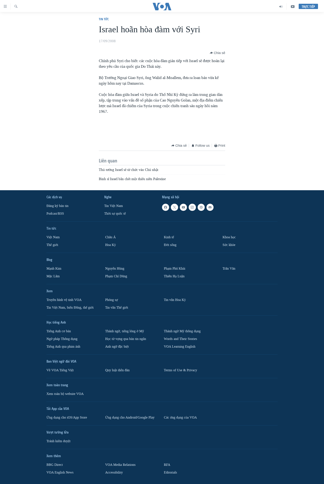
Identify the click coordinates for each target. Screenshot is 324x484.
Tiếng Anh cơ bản (58, 331)
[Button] (217, 53)
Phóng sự (111, 300)
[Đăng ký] (210, 207)
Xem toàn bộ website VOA (65, 394)
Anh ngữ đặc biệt (117, 346)
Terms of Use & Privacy (180, 370)
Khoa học (229, 237)
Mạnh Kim (53, 268)
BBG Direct (54, 465)
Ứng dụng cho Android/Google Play (129, 417)
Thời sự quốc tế (115, 213)
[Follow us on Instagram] (192, 207)
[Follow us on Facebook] (165, 207)
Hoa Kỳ (110, 245)
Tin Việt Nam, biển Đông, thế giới (70, 307)
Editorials (170, 472)
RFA (167, 465)
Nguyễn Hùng (114, 268)
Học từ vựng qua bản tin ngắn (125, 339)
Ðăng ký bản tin (57, 206)
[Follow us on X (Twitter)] (174, 207)
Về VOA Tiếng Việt (60, 370)
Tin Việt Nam (113, 206)
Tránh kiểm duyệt (58, 441)
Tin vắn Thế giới (116, 307)
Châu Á (110, 237)
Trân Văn (229, 268)
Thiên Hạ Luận (174, 276)
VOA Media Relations (120, 465)
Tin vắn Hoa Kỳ (175, 300)
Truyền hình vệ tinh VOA (64, 300)
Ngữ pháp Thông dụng (61, 339)
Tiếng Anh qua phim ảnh (63, 346)
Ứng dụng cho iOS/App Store (66, 417)
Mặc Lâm (53, 276)
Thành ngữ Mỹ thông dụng (182, 331)
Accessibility (114, 472)
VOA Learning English (179, 346)
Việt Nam (53, 237)
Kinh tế (169, 237)
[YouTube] (293, 6)
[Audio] (281, 6)
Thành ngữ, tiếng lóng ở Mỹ (124, 331)
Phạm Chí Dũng (116, 276)
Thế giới (52, 245)
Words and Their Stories (180, 339)
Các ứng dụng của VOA (180, 417)
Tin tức (104, 19)
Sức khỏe (229, 245)
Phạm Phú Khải (174, 268)
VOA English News (60, 472)
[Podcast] (201, 207)
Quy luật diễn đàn (117, 370)
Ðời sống (170, 245)
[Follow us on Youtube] (183, 207)
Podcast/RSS (55, 213)
